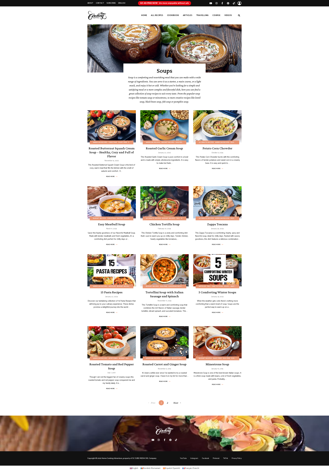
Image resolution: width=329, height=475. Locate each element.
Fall (186, 142)
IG (216, 3)
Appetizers (113, 358)
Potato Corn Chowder (217, 148)
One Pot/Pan (217, 286)
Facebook (205, 458)
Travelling (202, 15)
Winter (233, 286)
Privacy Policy (237, 458)
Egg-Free (132, 142)
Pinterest (228, 3)
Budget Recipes (168, 142)
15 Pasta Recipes (111, 292)
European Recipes (131, 218)
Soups (226, 286)
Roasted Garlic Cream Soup (164, 148)
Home (144, 15)
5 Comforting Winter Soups (217, 292)
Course (216, 15)
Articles (187, 15)
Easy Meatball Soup (111, 224)
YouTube (183, 458)
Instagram (194, 458)
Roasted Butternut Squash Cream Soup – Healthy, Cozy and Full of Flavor (112, 152)
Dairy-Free (122, 142)
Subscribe (111, 3)
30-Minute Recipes (206, 142)
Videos (228, 15)
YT (211, 3)
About (90, 3)
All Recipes (157, 15)
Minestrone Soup (217, 364)
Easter (120, 218)
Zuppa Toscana (217, 224)
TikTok (234, 3)
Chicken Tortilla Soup (164, 224)
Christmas (113, 142)
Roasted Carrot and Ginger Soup (164, 364)
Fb (222, 3)
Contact (100, 3)
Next (175, 402)
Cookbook (173, 15)
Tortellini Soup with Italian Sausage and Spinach (164, 294)
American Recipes (100, 142)
